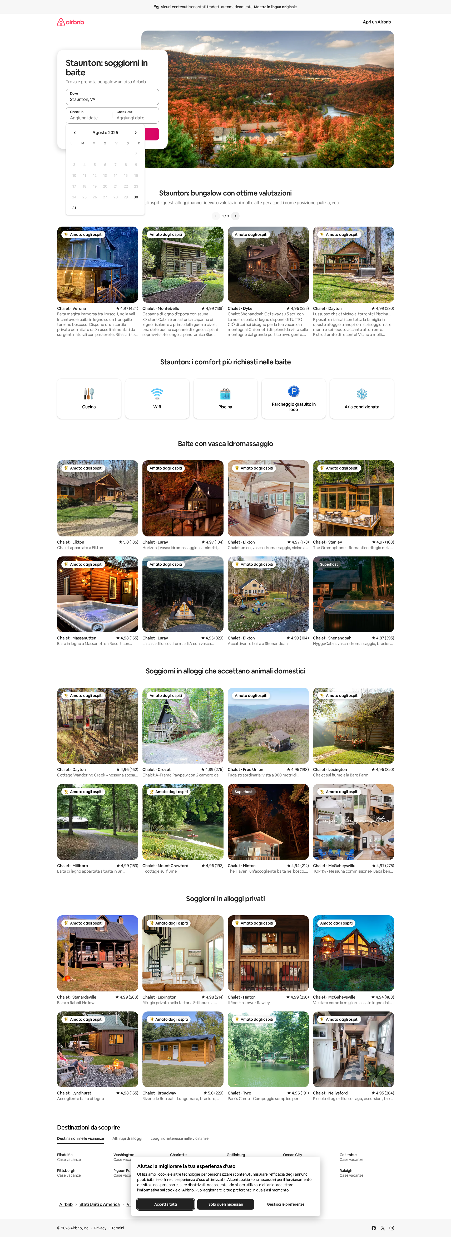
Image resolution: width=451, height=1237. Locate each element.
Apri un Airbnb (377, 22)
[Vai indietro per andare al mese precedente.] (75, 132)
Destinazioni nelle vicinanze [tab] (80, 1138)
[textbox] (89, 118)
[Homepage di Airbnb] (70, 22)
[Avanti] (235, 216)
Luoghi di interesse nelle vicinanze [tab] (180, 1138)
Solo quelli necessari (225, 1204)
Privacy (100, 1228)
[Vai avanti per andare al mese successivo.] (135, 132)
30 (136, 197)
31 (74, 208)
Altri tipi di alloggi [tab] (127, 1138)
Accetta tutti (165, 1204)
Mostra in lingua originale (275, 6)
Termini (117, 1228)
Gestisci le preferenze (285, 1204)
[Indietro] (216, 216)
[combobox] (112, 99)
